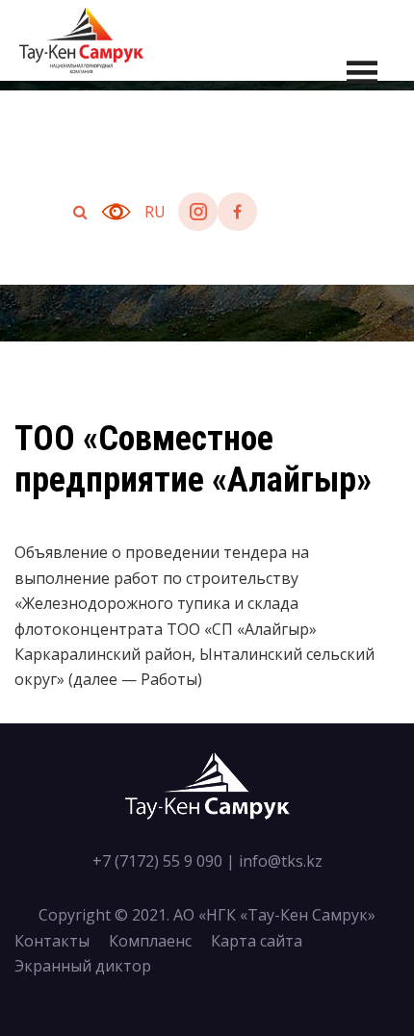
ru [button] (155, 211)
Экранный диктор (82, 965)
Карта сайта (256, 940)
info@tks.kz (281, 861)
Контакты (52, 940)
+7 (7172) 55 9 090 (157, 861)
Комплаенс (150, 940)
